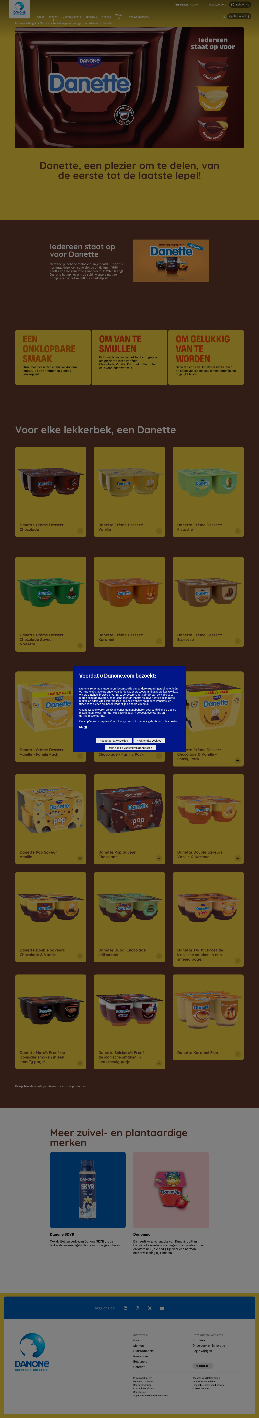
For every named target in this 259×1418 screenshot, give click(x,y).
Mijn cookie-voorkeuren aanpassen (130, 747)
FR (85, 727)
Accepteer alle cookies (114, 740)
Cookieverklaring (150, 712)
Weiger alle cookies (149, 740)
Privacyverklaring (93, 715)
